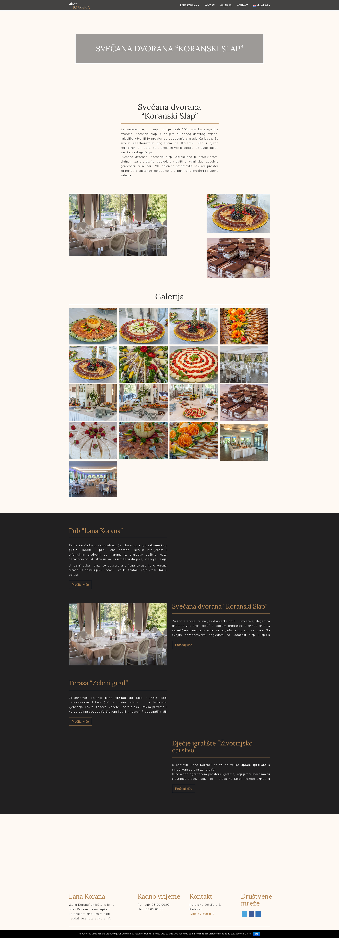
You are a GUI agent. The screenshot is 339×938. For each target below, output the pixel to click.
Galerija (226, 5)
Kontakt (242, 5)
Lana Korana (189, 5)
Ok (256, 934)
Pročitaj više (80, 584)
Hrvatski (262, 5)
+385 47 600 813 (202, 914)
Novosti (210, 5)
